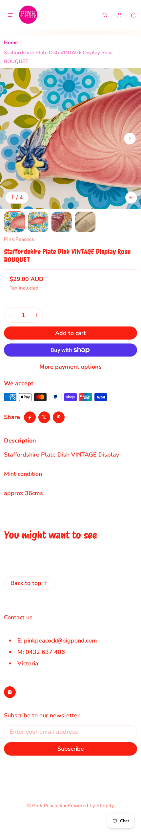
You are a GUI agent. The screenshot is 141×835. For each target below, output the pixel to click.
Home (11, 42)
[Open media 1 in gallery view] (14, 221)
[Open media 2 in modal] (70, 138)
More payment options (70, 367)
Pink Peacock (47, 805)
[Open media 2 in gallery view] (38, 221)
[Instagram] (10, 692)
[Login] (119, 15)
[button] (104, 15)
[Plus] (36, 315)
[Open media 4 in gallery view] (85, 221)
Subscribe (70, 749)
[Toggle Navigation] (10, 15)
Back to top (25, 583)
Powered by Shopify (91, 805)
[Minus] (10, 315)
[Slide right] (130, 138)
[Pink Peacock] (28, 15)
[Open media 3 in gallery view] (61, 221)
